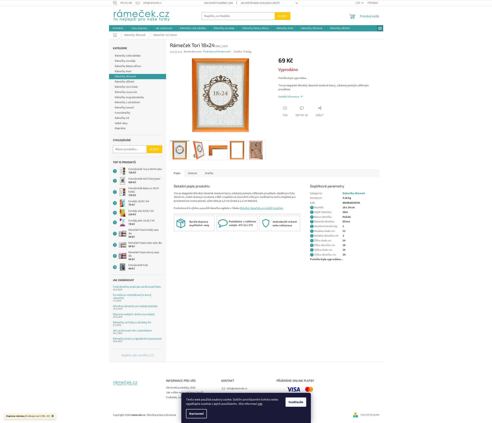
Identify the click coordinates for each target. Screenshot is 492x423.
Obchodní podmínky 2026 (218, 3)
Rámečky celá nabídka (128, 56)
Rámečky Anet (123, 71)
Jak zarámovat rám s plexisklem (132, 330)
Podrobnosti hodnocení (216, 52)
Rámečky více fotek (126, 87)
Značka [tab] (209, 173)
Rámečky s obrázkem (127, 102)
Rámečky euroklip (125, 61)
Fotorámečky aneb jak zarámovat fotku (137, 286)
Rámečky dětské (124, 82)
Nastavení (196, 414)
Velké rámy (121, 123)
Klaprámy (120, 128)
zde (260, 404)
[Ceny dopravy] (194, 223)
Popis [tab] (177, 173)
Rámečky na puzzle (126, 92)
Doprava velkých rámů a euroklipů (134, 314)
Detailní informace (288, 97)
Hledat (282, 16)
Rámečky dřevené (125, 76)
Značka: (242, 52)
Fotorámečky (122, 113)
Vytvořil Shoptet (370, 415)
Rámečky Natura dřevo (128, 66)
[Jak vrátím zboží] (279, 223)
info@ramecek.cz (237, 388)
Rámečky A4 (122, 118)
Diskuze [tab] (192, 173)
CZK (357, 3)
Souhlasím (295, 402)
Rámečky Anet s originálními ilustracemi (137, 338)
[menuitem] (118, 28)
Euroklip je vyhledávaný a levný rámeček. (132, 296)
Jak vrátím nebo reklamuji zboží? (260, 3)
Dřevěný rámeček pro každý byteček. (135, 306)
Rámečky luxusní (124, 108)
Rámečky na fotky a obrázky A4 (132, 322)
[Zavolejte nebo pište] (237, 223)
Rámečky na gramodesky (129, 97)
